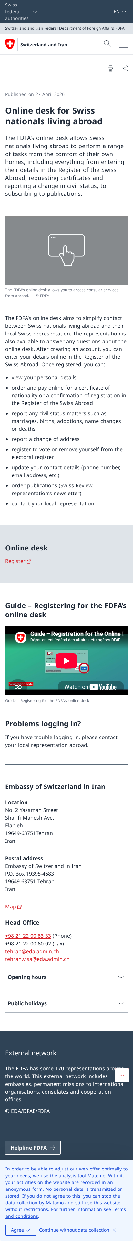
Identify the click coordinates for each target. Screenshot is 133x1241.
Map (10, 906)
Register (15, 561)
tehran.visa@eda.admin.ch (37, 959)
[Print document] (110, 68)
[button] (122, 1075)
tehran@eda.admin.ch (32, 951)
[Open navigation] (123, 44)
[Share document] (125, 68)
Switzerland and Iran (43, 45)
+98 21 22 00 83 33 (28, 935)
